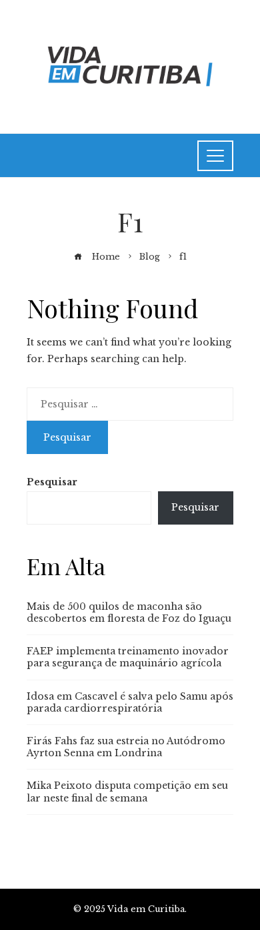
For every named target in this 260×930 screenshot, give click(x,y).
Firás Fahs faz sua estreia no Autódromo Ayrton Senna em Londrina (126, 747)
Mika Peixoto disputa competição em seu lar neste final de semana (127, 792)
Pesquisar (52, 482)
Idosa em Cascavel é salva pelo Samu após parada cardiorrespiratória (130, 702)
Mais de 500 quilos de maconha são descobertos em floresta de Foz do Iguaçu (129, 612)
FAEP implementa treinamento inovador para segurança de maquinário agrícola (128, 657)
